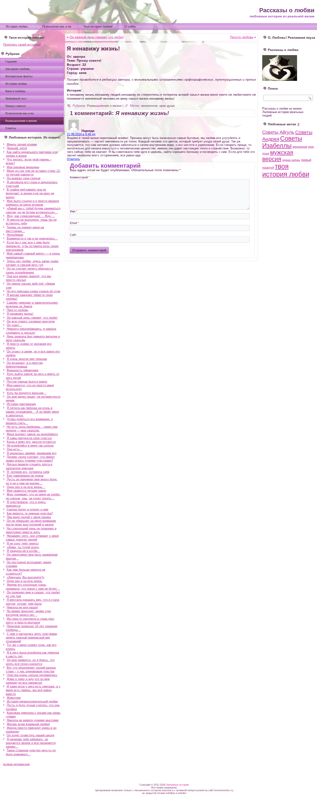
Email (74, 223)
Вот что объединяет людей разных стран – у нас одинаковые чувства (31, 669)
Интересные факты (18, 76)
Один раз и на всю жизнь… (26, 487)
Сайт (73, 234)
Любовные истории (177, 784)
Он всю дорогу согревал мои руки (31, 321)
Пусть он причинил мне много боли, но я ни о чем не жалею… (31, 481)
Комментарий (80, 177)
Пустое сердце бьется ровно (27, 381)
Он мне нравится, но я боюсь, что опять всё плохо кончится (30, 661)
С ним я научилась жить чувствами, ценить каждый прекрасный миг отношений (32, 637)
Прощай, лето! (17, 148)
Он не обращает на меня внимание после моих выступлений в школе (31, 522)
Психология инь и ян (56, 26)
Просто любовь (17, 310)
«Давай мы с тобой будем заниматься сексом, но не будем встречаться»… (33, 210)
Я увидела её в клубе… (23, 551)
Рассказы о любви (286, 10)
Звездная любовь (17, 69)
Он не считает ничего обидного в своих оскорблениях (29, 270)
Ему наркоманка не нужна (25, 475)
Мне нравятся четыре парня (26, 490)
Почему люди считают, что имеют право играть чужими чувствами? (30, 458)
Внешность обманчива (22, 370)
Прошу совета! (15, 106)
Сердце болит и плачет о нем (27, 509)
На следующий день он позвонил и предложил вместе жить (31, 530)
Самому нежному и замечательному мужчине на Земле (32, 304)
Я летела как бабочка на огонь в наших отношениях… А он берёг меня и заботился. (32, 411)
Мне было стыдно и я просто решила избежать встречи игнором (32, 202)
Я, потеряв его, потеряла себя (28, 472)
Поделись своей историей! (22, 44)
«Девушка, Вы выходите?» (25, 577)
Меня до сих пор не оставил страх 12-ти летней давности (33, 172)
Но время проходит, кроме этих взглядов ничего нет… (28, 613)
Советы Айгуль (278, 132)
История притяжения (21, 404)
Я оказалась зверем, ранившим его (31, 453)
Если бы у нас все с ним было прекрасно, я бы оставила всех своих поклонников (32, 246)
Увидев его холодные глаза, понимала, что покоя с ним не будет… (33, 586)
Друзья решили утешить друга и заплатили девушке (29, 466)
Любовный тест (16, 98)
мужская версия (277, 155)
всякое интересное (16, 764)
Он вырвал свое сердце (23, 178)
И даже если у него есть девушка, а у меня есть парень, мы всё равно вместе (33, 690)
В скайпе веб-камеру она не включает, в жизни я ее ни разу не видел (30, 193)
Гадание (11, 61)
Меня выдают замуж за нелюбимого (32, 434)
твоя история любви (285, 170)
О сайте (130, 26)
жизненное (149, 105)
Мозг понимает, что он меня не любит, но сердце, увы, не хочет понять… (33, 496)
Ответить (73, 159)
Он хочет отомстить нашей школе (30, 735)
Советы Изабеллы (282, 142)
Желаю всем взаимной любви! (28, 724)
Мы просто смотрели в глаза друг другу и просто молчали (30, 620)
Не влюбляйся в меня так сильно (30, 445)
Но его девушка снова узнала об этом (33, 291)
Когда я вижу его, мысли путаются (31, 442)
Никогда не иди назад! (22, 607)
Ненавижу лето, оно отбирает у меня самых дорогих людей (32, 537)
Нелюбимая (15, 234)
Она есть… (15, 449)
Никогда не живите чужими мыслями (32, 720)
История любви (16, 83)
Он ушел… (14, 325)
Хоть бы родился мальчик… (26, 393)
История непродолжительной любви (32, 701)
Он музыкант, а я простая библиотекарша (24, 364)
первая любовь (291, 160)
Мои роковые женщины (23, 167)
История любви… (18, 26)
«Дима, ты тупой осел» (23, 547)
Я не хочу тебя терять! (23, 543)
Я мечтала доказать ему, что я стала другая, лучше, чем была (32, 601)
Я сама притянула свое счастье (29, 438)
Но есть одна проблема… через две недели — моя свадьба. (32, 428)
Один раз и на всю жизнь (24, 581)
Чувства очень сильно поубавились (32, 675)
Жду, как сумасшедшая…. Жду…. (31, 216)
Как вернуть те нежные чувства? (30, 513)
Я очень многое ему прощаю (27, 359)
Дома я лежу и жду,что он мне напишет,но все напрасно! (28, 680)
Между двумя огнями (22, 144)
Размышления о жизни (21, 121)
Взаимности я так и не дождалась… (32, 238)
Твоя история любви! (98, 26)
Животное (14, 697)
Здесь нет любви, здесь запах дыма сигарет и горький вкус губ (32, 263)
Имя (73, 211)
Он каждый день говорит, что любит (32, 317)
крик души (167, 105)
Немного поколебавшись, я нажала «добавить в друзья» (31, 330)
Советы (10, 128)
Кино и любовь (15, 91)
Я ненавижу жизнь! (20, 313)
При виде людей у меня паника (29, 517)
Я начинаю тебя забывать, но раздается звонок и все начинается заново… (31, 743)
